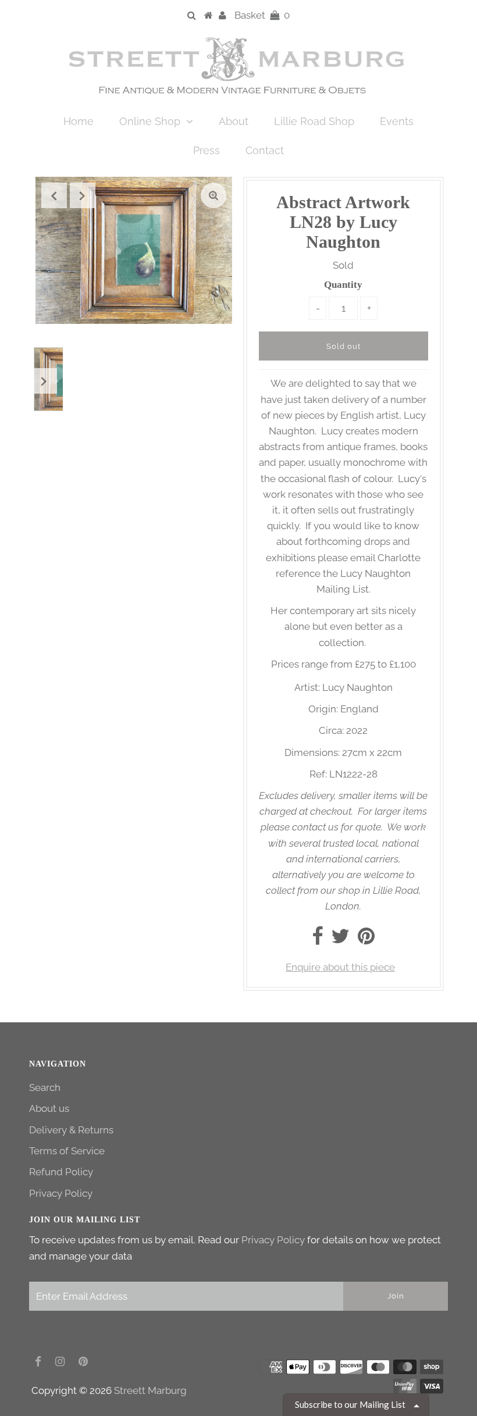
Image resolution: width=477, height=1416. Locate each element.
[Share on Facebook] (317, 940)
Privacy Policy (60, 1193)
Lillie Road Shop (314, 121)
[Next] (82, 195)
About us (49, 1108)
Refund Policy (61, 1172)
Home (78, 121)
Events (397, 121)
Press (206, 150)
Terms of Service (67, 1151)
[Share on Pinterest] (366, 940)
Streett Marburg (150, 1390)
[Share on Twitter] (340, 940)
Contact (264, 150)
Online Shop (149, 121)
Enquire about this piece (340, 967)
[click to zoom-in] (213, 195)
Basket (262, 15)
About (233, 121)
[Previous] (54, 195)
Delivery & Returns (71, 1130)
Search (44, 1087)
